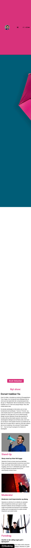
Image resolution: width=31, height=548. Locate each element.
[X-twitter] (25, 27)
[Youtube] (28, 27)
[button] (17, 27)
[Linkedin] (27, 27)
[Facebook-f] (23, 27)
